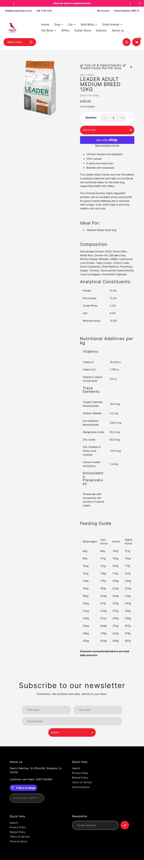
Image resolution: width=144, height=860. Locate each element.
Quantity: (91, 117)
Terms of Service (82, 782)
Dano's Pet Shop (89, 95)
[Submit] (124, 825)
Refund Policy (80, 777)
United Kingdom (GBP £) (126, 10)
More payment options (107, 145)
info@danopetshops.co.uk (18, 10)
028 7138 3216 (44, 10)
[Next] (130, 3)
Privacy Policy (80, 772)
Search (76, 768)
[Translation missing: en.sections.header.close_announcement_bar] (139, 3)
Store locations (81, 787)
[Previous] (14, 3)
